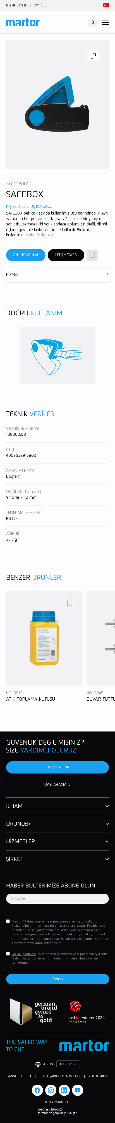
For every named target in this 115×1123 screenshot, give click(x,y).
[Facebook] (37, 1090)
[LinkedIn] (64, 1090)
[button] (105, 22)
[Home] (23, 22)
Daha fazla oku (39, 235)
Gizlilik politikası (24, 954)
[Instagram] (50, 1090)
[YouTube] (77, 1090)
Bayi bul (40, 5)
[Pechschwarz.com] (57, 1109)
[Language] (105, 6)
